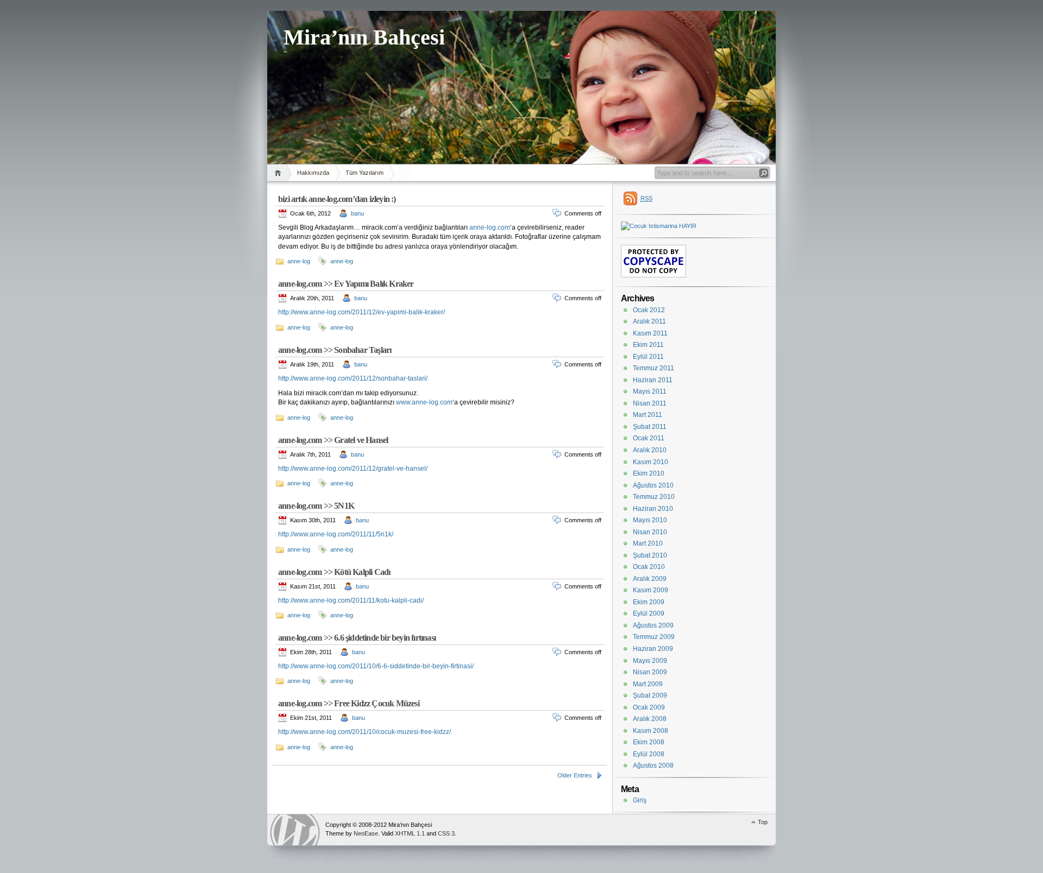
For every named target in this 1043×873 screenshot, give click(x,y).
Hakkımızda (313, 172)
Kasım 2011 (650, 333)
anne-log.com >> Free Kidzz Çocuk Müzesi (348, 703)
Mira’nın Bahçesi (364, 37)
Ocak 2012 (649, 310)
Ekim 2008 (648, 742)
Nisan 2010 (650, 532)
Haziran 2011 (653, 380)
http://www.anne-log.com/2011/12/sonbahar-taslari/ (353, 378)
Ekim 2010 (648, 473)
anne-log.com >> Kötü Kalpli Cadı (334, 572)
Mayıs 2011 (650, 391)
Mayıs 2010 (650, 520)
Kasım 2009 (650, 590)
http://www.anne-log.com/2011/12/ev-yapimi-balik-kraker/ (361, 312)
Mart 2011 (647, 415)
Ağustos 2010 (653, 485)
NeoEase (366, 833)
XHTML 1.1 (410, 833)
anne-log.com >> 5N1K (316, 505)
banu (357, 213)
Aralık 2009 (650, 579)
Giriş (639, 800)
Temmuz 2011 (653, 368)
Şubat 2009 (650, 695)
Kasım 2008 (650, 731)
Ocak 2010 (649, 567)
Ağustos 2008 (653, 765)
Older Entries (574, 775)
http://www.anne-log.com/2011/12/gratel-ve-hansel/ (353, 468)
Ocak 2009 (649, 707)
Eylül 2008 (648, 754)
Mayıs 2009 (650, 661)
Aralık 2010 (650, 450)
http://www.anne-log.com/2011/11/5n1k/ (335, 534)
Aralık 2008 (650, 719)
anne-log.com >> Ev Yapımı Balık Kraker (346, 283)
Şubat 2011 (650, 427)
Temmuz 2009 (654, 637)
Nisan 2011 (650, 403)
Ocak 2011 (648, 438)
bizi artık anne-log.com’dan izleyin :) (337, 199)
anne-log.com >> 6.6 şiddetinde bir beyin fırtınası (357, 637)
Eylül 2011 (648, 356)
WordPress (295, 829)
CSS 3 (446, 833)
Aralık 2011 (649, 321)
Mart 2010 (648, 543)
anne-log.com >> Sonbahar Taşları (334, 350)
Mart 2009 (648, 684)
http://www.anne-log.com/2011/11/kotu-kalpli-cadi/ (351, 600)
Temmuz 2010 (654, 497)
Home (279, 173)
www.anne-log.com (424, 402)
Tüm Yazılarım (364, 172)
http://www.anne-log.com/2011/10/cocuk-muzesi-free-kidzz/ (364, 732)
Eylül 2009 (648, 613)
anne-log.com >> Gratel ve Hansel (333, 440)
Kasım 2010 (650, 462)
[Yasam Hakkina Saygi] (658, 226)
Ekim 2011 (648, 345)
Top (763, 822)
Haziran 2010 (653, 509)
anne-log (298, 261)
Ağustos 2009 (653, 625)
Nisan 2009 (650, 672)
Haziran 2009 (653, 649)
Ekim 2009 (648, 602)
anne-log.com (489, 227)
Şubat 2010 (650, 555)
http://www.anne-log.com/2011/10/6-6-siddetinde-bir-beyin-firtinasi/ (376, 666)
